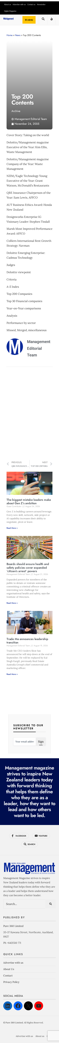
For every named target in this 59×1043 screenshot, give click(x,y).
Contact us (31, 4)
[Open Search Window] (43, 20)
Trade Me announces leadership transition (27, 641)
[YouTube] (38, 1005)
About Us (8, 969)
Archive (15, 111)
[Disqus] (29, 414)
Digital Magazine (10, 11)
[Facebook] (18, 1005)
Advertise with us (19, 4)
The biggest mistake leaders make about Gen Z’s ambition (29, 502)
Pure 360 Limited (13, 926)
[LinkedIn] (7, 1005)
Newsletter (41, 4)
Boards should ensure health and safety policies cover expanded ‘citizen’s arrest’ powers (28, 567)
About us (7, 4)
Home (9, 35)
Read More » (12, 528)
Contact (8, 975)
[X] (28, 1005)
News (17, 35)
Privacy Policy (11, 982)
